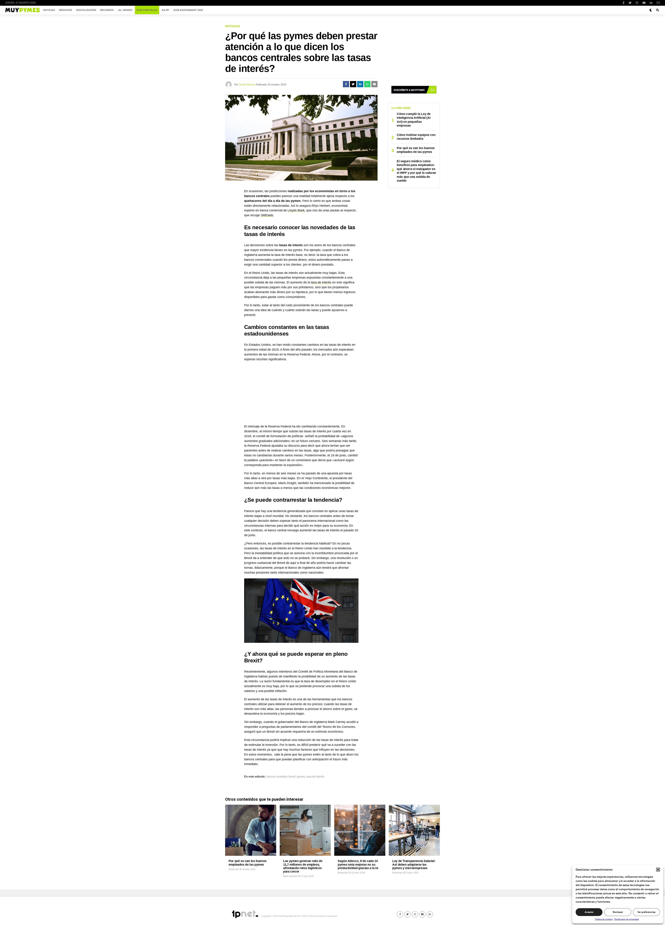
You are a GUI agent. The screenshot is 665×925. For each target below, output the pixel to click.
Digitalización (86, 10)
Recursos (107, 10)
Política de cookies (604, 919)
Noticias (49, 10)
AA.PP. (165, 10)
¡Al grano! (125, 10)
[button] (658, 869)
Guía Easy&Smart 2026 (188, 10)
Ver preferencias (646, 912)
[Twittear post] (353, 84)
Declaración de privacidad (626, 919)
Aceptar (589, 912)
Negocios (65, 10)
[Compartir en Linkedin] (360, 84)
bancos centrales (276, 776)
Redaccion (234, 869)
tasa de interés (321, 282)
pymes (301, 776)
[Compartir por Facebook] (346, 84)
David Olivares (247, 84)
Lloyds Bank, (296, 210)
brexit (292, 776)
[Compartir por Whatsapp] (367, 84)
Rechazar (618, 912)
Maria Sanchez (290, 876)
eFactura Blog (147, 10)
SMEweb (267, 215)
